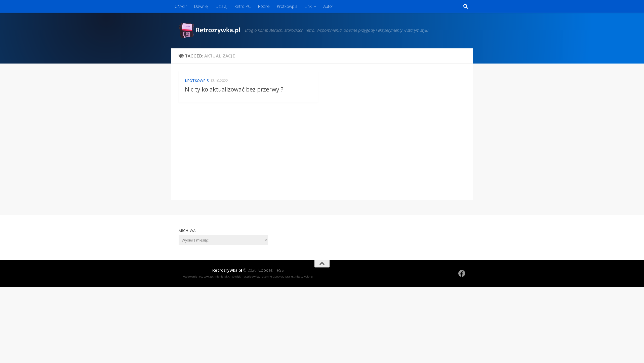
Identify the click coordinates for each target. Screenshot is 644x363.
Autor (328, 6)
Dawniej (201, 6)
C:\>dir (181, 6)
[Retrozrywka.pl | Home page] (209, 30)
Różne (264, 6)
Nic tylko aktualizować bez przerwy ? (234, 89)
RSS (280, 270)
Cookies (265, 270)
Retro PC (242, 6)
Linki (308, 6)
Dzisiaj (221, 6)
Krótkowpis (287, 6)
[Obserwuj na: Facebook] (461, 273)
